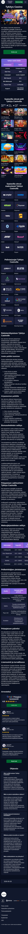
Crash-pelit (16, 105)
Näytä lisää (14, 761)
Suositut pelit (3, 105)
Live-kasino (10, 105)
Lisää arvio (14, 705)
